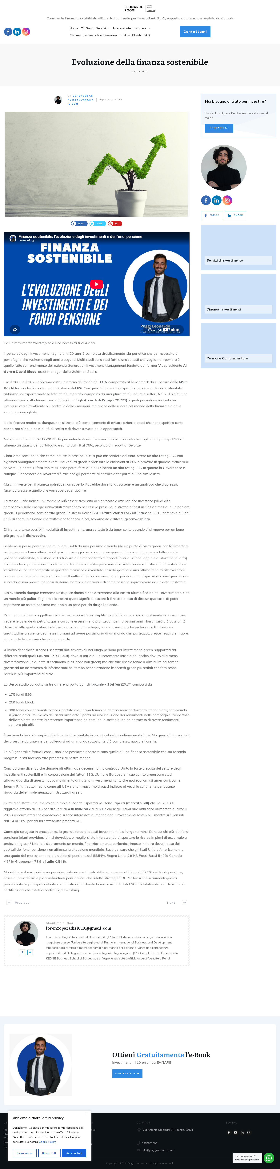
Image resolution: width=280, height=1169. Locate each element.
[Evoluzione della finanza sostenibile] (97, 164)
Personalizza (25, 1153)
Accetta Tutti (74, 1153)
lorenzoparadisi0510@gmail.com (81, 99)
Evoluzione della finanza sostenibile (140, 61)
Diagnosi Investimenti (224, 309)
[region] (49, 1136)
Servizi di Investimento (225, 260)
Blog (7, 1134)
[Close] (87, 1114)
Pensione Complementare (227, 358)
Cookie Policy (47, 1141)
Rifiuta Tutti (49, 1153)
